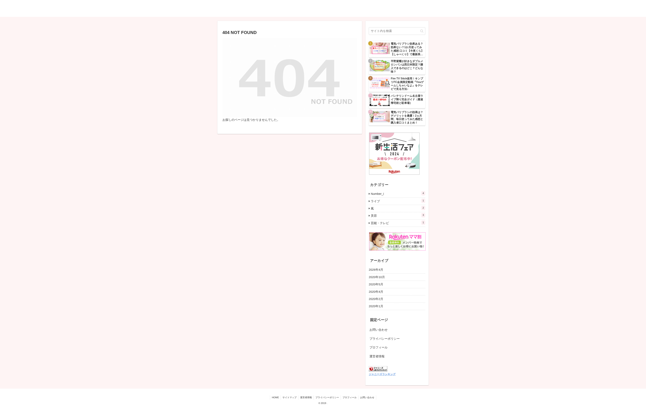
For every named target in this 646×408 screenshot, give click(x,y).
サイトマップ (289, 397)
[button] (422, 31)
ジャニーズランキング (382, 374)
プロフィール (378, 347)
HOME (275, 397)
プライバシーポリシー (384, 338)
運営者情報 (377, 356)
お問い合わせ (378, 329)
